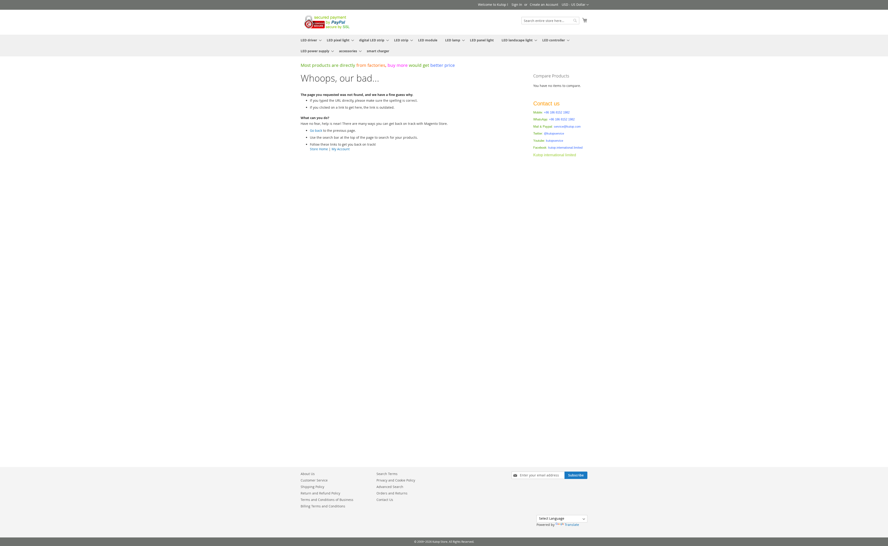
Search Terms (387, 474)
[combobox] (550, 20)
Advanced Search (389, 487)
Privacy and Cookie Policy (395, 480)
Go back (316, 130)
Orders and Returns (391, 493)
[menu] (444, 45)
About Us (308, 474)
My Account (341, 149)
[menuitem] (310, 40)
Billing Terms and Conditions (323, 506)
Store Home (319, 149)
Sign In (517, 4)
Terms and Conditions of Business (327, 499)
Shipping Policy (312, 487)
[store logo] (326, 22)
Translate (572, 524)
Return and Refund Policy (320, 493)
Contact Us (384, 499)
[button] (575, 4)
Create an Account (544, 4)
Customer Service (314, 480)
